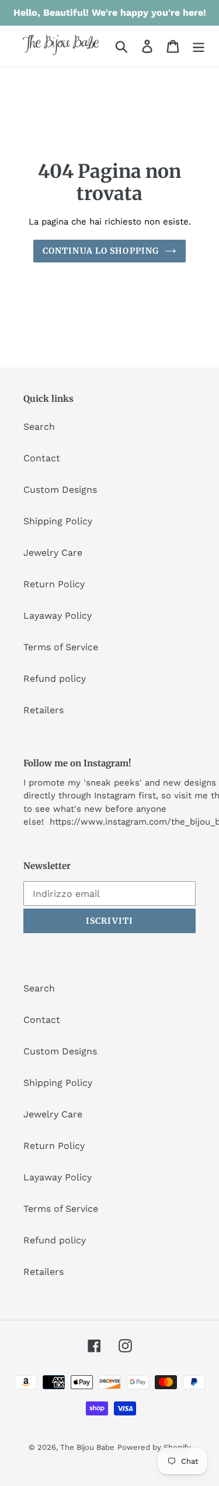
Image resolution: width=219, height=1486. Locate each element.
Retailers (43, 710)
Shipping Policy (57, 521)
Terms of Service (60, 647)
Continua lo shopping (101, 251)
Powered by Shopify (154, 1447)
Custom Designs (60, 489)
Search (39, 426)
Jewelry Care (52, 552)
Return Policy (54, 584)
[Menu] (198, 46)
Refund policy (54, 678)
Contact (41, 458)
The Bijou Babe (87, 1447)
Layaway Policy (57, 615)
